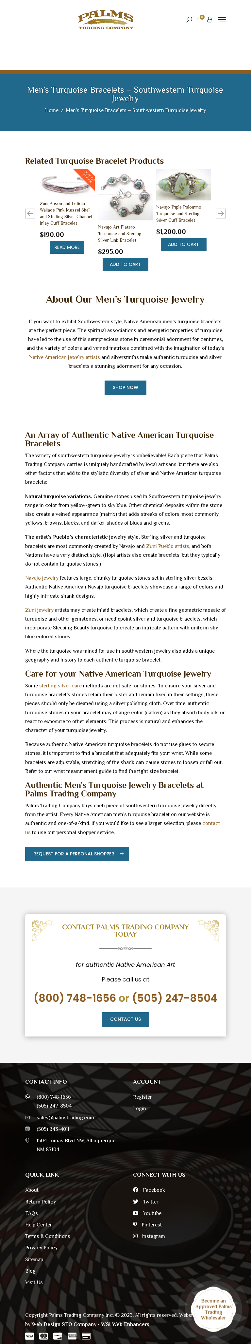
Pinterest (151, 1225)
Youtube (151, 1213)
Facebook (153, 1190)
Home (52, 110)
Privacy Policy (41, 1248)
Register (142, 1097)
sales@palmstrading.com (65, 1118)
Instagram (153, 1236)
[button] (221, 213)
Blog (30, 1271)
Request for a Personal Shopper (73, 853)
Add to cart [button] (125, 264)
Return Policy (40, 1202)
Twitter (150, 1202)
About (32, 1190)
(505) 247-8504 (174, 998)
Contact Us (125, 1019)
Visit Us (34, 1282)
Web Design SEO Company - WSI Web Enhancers (90, 1324)
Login (139, 1108)
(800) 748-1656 (75, 998)
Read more (67, 247)
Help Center (38, 1225)
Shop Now (125, 387)
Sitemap (34, 1259)
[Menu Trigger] (222, 19)
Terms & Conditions (47, 1236)
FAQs (31, 1213)
